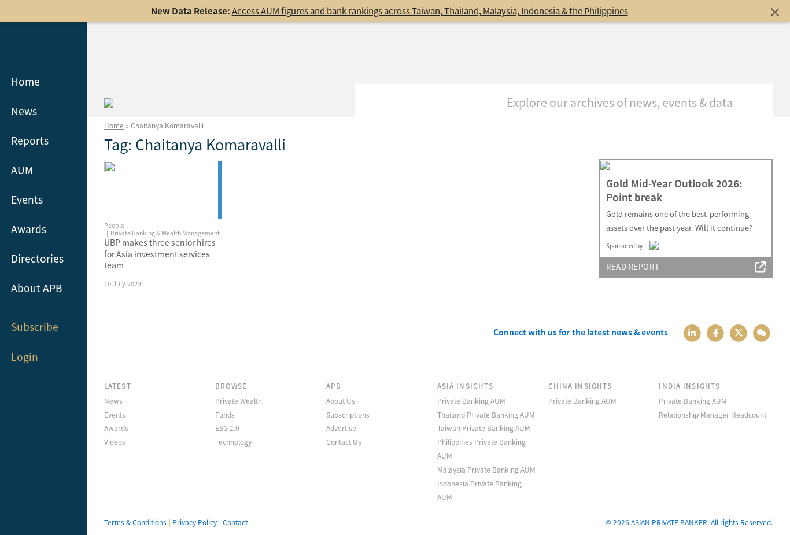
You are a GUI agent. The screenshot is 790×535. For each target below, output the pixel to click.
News (24, 111)
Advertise (341, 428)
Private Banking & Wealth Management (165, 232)
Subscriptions (348, 414)
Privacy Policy (194, 522)
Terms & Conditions (135, 522)
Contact (235, 522)
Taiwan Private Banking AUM (483, 428)
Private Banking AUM (471, 400)
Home (25, 81)
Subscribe (34, 326)
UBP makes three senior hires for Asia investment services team (160, 254)
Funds (225, 414)
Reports (30, 140)
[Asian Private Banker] (108, 101)
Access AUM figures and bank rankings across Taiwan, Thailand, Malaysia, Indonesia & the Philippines (430, 11)
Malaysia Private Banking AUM (486, 469)
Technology (233, 442)
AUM (22, 170)
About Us (340, 400)
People (114, 225)
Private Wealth (238, 400)
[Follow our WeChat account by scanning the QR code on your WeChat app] (762, 332)
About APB (36, 288)
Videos (114, 442)
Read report (632, 266)
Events (27, 199)
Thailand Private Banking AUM (486, 414)
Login (24, 356)
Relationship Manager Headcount (712, 414)
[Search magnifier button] (755, 101)
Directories (37, 258)
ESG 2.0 (227, 428)
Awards (28, 229)
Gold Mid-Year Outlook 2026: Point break (674, 190)
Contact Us (343, 442)
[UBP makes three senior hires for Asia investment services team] (163, 190)
